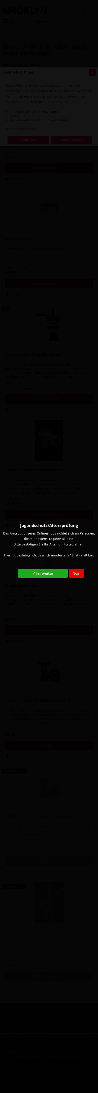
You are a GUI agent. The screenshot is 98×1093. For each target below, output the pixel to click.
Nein (76, 573)
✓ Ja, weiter (42, 573)
